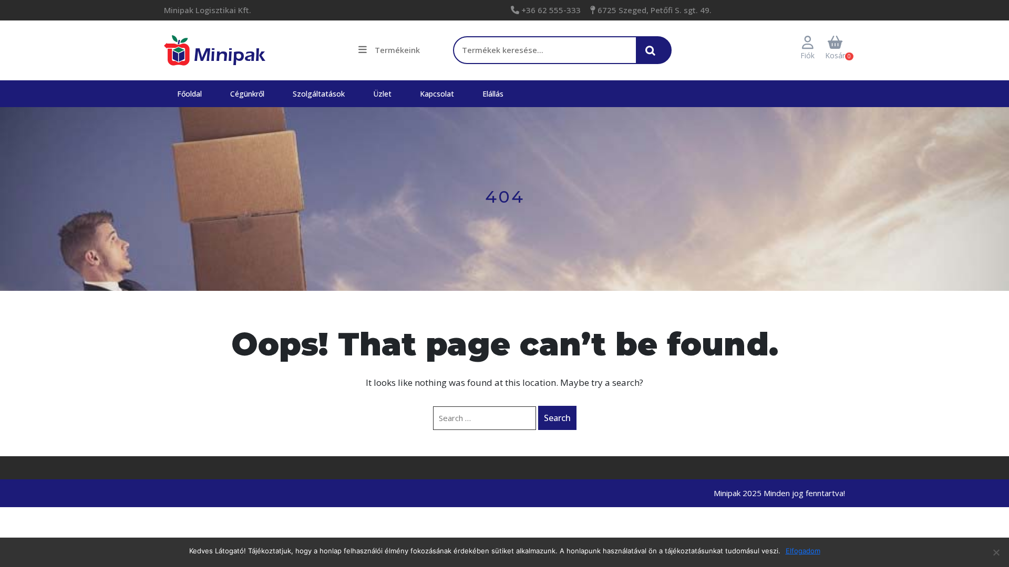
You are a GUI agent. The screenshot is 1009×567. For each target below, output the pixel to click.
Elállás (492, 94)
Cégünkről (247, 94)
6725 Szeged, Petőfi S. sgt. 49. (653, 10)
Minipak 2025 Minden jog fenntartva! (779, 493)
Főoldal (189, 94)
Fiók (807, 55)
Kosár (835, 55)
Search (557, 418)
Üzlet (382, 94)
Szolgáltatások (319, 94)
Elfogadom (803, 551)
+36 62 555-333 (550, 10)
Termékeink (397, 50)
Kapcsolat (437, 94)
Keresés (653, 55)
